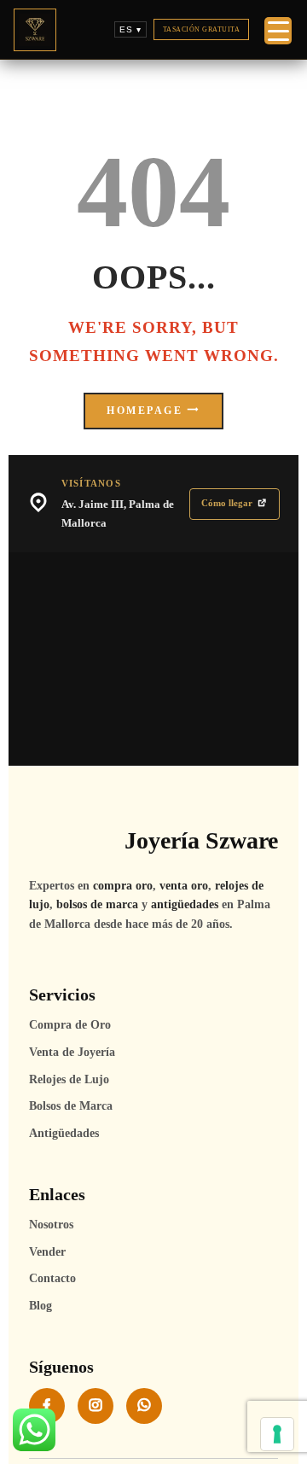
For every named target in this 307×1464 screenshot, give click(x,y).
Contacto (52, 1278)
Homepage (144, 411)
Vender (47, 1251)
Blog (40, 1305)
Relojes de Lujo (69, 1079)
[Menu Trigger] (278, 30)
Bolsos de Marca (71, 1105)
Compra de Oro (70, 1024)
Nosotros (51, 1224)
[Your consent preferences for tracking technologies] (277, 1434)
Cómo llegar (226, 503)
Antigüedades (64, 1133)
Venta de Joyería (72, 1052)
